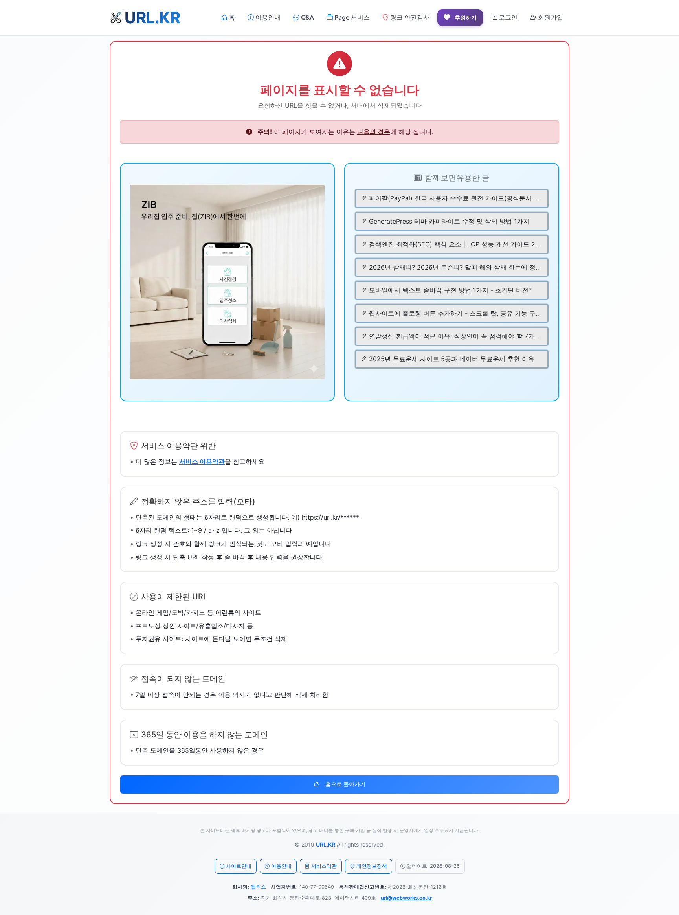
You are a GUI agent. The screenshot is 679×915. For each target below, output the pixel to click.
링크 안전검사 (409, 17)
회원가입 (549, 17)
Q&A (306, 17)
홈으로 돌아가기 (345, 784)
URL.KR (325, 844)
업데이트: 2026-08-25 (433, 866)
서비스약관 (324, 866)
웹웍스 (258, 887)
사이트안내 (238, 866)
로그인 (507, 17)
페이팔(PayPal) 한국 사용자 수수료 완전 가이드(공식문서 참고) (455, 198)
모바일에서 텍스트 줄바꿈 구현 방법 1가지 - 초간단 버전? (450, 290)
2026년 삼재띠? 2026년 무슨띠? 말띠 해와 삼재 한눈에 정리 (455, 267)
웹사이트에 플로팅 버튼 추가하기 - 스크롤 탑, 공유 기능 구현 (455, 313)
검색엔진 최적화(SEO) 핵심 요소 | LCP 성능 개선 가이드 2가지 (455, 244)
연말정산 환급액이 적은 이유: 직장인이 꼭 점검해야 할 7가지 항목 (455, 336)
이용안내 (267, 17)
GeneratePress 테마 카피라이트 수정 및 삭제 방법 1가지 (449, 221)
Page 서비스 (351, 17)
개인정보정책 (371, 866)
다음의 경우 (373, 132)
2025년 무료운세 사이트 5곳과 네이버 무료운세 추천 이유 (451, 359)
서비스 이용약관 (202, 461)
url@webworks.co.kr (406, 898)
